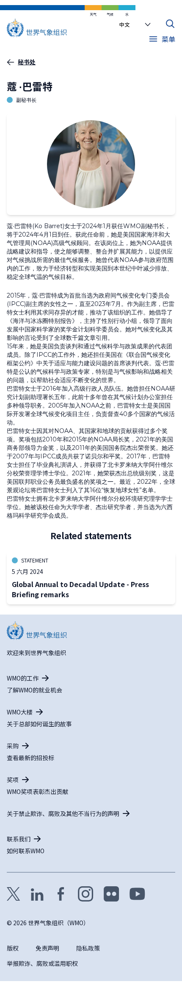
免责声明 (47, 948)
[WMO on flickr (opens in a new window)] (111, 894)
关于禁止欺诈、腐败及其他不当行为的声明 (63, 813)
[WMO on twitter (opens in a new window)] (13, 894)
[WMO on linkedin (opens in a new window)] (37, 894)
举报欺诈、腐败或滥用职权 (42, 963)
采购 (13, 746)
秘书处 (27, 62)
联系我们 (18, 839)
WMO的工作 (23, 678)
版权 (13, 948)
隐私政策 (88, 948)
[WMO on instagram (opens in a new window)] (86, 894)
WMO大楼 (20, 712)
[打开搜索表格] (170, 24)
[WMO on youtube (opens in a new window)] (137, 894)
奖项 (13, 779)
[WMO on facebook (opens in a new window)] (61, 894)
